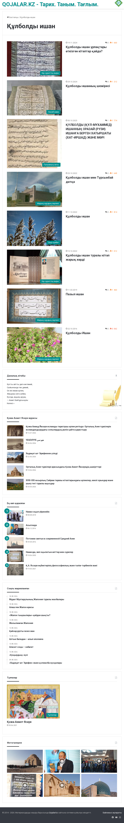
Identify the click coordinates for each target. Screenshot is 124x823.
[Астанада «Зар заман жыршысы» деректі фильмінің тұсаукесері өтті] (99, 761)
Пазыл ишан (75, 294)
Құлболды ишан (78, 216)
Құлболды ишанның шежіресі (88, 86)
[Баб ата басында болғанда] (62, 785)
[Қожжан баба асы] (25, 785)
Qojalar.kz (53, 813)
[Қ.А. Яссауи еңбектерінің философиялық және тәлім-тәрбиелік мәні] (15, 569)
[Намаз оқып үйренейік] (15, 516)
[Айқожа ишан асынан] (25, 761)
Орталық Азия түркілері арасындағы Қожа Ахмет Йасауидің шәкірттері (64, 467)
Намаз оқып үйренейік (37, 512)
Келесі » (10, 403)
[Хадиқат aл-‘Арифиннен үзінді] (15, 457)
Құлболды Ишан (78, 333)
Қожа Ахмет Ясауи (19, 721)
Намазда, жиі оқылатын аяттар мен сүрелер (49, 552)
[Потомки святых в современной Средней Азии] (15, 542)
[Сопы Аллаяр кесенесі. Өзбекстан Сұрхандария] (99, 785)
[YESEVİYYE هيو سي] (15, 444)
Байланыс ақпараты (112, 813)
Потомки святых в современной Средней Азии (50, 538)
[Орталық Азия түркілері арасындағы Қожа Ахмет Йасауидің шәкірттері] (15, 471)
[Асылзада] (15, 529)
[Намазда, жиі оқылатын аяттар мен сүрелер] (15, 556)
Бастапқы (13, 17)
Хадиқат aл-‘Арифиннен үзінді (42, 453)
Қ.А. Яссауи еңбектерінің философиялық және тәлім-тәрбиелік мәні (61, 565)
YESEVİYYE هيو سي (35, 440)
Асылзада (31, 525)
